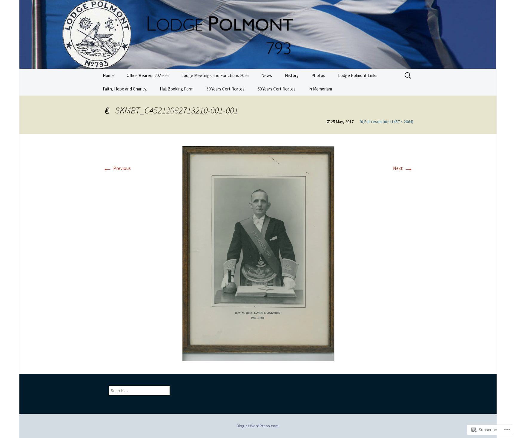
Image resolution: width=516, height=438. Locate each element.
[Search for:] (408, 76)
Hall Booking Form (177, 89)
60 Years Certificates (276, 89)
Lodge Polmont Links (357, 75)
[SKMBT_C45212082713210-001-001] (258, 253)
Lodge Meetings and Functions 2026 (214, 75)
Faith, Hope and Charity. (125, 89)
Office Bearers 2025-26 (147, 75)
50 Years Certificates (225, 89)
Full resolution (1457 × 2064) (388, 121)
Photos (318, 75)
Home (108, 75)
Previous (117, 168)
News (266, 75)
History (292, 75)
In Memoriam (320, 89)
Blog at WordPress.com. (258, 425)
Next (403, 168)
